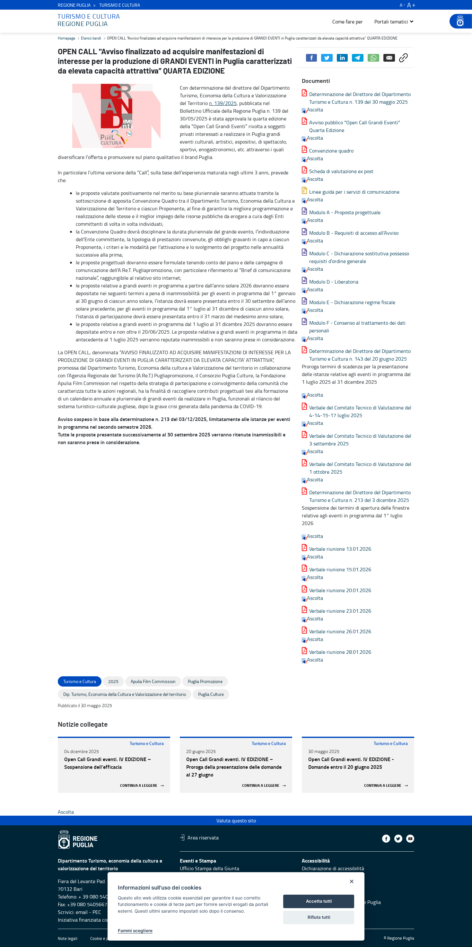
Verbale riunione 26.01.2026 (340, 631)
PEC (96, 912)
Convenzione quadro (331, 150)
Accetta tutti (319, 901)
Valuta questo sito (236, 820)
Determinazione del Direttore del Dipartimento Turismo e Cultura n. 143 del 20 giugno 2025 (360, 354)
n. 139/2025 (223, 103)
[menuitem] (347, 21)
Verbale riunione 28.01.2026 (340, 651)
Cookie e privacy (104, 938)
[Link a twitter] (398, 839)
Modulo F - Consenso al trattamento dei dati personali (357, 326)
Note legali (67, 938)
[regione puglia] (457, 21)
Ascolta (315, 109)
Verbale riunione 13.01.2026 (340, 548)
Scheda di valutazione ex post (341, 171)
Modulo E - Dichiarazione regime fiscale (352, 302)
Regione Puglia (74, 5)
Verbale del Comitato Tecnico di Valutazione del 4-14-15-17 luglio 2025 (360, 411)
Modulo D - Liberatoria (333, 281)
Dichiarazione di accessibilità (333, 868)
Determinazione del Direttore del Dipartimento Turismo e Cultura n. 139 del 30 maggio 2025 (360, 98)
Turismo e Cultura (147, 743)
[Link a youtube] (410, 839)
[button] (394, 21)
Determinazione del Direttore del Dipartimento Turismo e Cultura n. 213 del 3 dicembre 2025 (360, 496)
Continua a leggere (138, 785)
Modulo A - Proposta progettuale (344, 212)
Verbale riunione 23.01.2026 (340, 610)
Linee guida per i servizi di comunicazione (354, 191)
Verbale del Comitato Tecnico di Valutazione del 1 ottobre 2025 (360, 467)
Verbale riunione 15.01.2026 (340, 569)
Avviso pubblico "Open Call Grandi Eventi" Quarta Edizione (354, 126)
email (82, 912)
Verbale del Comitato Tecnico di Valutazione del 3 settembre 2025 (360, 439)
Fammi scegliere (135, 930)
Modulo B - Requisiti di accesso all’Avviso (353, 232)
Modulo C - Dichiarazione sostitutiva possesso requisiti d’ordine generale (359, 257)
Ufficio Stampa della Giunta (209, 868)
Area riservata (203, 837)
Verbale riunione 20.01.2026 (340, 590)
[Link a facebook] (386, 839)
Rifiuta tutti (319, 917)
